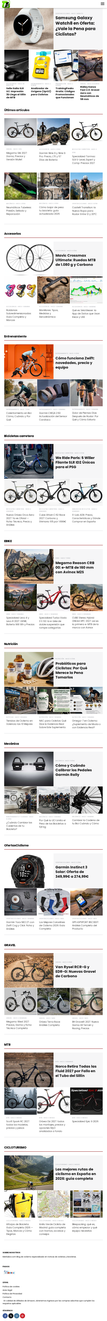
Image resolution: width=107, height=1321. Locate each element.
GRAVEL (10, 945)
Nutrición (11, 644)
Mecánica (11, 744)
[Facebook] (5, 1315)
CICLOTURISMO (15, 1148)
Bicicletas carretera (19, 436)
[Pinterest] (22, 1315)
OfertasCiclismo (16, 845)
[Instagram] (16, 1315)
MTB (7, 1045)
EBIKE (8, 541)
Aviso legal (7, 1290)
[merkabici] (6, 4)
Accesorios (12, 234)
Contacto (7, 1297)
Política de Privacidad (12, 1293)
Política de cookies (11, 1286)
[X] (10, 1315)
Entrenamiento (15, 336)
